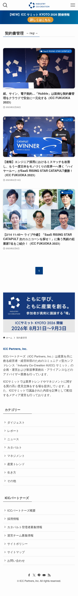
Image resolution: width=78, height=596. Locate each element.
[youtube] (44, 575)
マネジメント (16, 456)
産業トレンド (16, 464)
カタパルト (14, 447)
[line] (39, 575)
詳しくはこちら (40, 20)
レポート (13, 431)
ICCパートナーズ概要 (21, 510)
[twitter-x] (34, 575)
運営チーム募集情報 (20, 535)
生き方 (11, 472)
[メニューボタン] (73, 5)
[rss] (49, 575)
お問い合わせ (16, 561)
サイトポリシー (17, 544)
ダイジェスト (16, 422)
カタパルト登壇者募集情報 (24, 527)
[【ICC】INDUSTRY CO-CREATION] (39, 5)
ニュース (13, 439)
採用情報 (13, 519)
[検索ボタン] (5, 5)
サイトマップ (16, 552)
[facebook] (29, 575)
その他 (11, 481)
